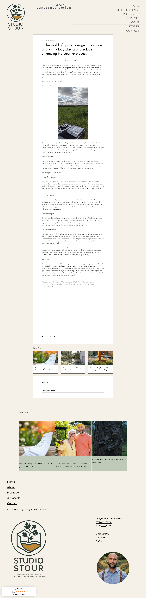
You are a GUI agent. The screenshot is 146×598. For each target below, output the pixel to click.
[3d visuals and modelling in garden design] (73, 358)
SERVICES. (132, 18)
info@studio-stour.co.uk (109, 518)
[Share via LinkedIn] (51, 336)
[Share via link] (55, 336)
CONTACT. (132, 30)
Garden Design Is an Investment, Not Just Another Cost (44, 369)
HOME (135, 5)
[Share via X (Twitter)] (46, 336)
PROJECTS (128, 14)
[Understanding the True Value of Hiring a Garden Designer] (100, 358)
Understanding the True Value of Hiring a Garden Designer (99, 369)
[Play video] (73, 312)
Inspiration (13, 492)
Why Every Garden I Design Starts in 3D (72, 369)
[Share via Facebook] (42, 336)
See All (111, 348)
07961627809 (104, 522)
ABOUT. (134, 22)
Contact (12, 503)
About (11, 487)
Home (11, 481)
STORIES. (133, 26)
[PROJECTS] (139, 14)
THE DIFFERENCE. (128, 9)
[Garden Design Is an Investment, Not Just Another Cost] (45, 358)
